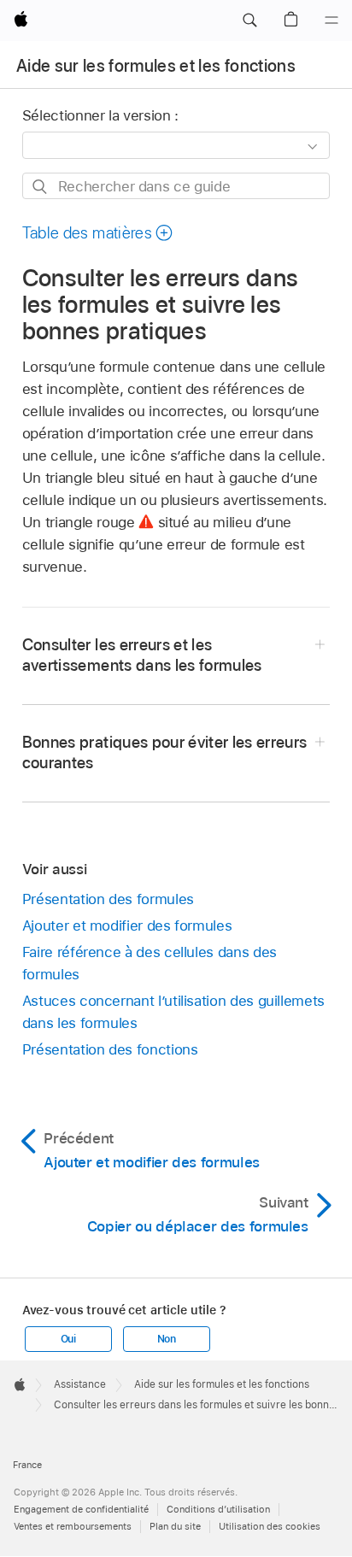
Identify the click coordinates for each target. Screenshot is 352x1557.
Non (166, 1339)
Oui (68, 1339)
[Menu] (331, 20)
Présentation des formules (108, 899)
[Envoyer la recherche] (41, 187)
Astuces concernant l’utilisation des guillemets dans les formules (173, 1011)
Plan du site (175, 1526)
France (27, 1465)
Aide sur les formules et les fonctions (156, 66)
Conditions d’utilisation (218, 1509)
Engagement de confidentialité (81, 1509)
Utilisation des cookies (269, 1526)
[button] (249, 20)
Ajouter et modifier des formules (127, 925)
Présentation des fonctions (110, 1049)
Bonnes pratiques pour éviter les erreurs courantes (165, 752)
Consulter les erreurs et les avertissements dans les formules (142, 655)
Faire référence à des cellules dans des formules (149, 963)
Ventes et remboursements (73, 1526)
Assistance (80, 1384)
